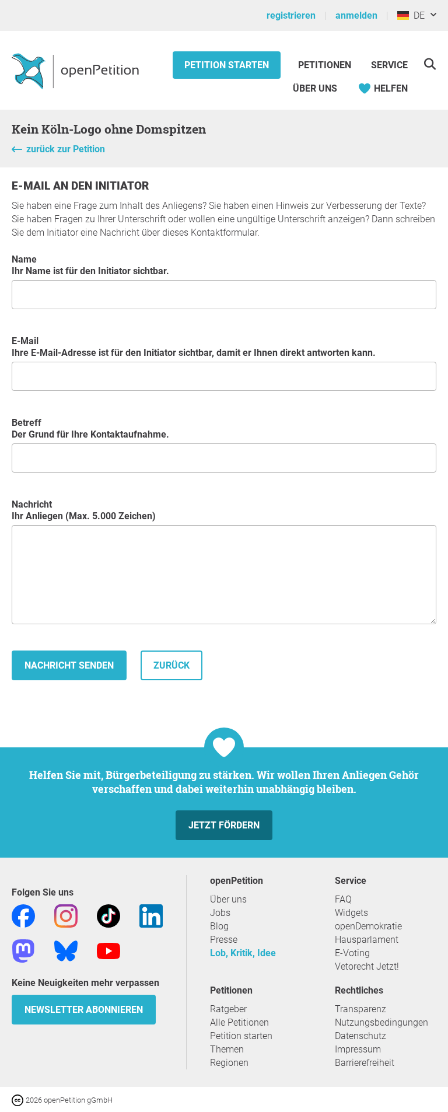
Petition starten (226, 65)
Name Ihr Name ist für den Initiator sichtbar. (90, 265)
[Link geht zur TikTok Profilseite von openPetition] (108, 915)
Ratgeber (228, 1009)
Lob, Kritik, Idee (243, 953)
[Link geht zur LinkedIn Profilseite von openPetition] (151, 915)
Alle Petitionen (239, 1022)
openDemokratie (368, 926)
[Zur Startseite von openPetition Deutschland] (77, 70)
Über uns (228, 899)
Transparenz (360, 1009)
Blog (219, 926)
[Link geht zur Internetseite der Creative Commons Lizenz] (19, 1099)
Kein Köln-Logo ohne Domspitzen (109, 129)
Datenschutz (360, 1035)
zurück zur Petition (65, 149)
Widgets (351, 912)
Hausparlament (366, 939)
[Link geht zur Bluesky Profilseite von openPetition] (66, 950)
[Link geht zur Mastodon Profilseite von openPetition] (23, 950)
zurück (171, 665)
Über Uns (315, 88)
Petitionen (326, 65)
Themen (227, 1049)
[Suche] (429, 64)
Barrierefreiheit (364, 1062)
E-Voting (352, 953)
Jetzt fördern (224, 825)
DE (417, 15)
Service (389, 65)
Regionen (229, 1062)
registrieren (291, 15)
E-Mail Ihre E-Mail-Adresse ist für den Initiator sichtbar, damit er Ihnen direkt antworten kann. (194, 346)
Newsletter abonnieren (83, 1009)
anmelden (356, 15)
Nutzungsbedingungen (381, 1022)
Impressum (358, 1049)
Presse (223, 939)
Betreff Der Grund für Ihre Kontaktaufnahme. (90, 428)
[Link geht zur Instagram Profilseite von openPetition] (66, 915)
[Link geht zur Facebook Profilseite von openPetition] (23, 915)
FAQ (343, 899)
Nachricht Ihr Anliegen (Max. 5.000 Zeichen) (84, 510)
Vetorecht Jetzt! (367, 966)
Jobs (220, 912)
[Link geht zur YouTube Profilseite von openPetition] (108, 950)
